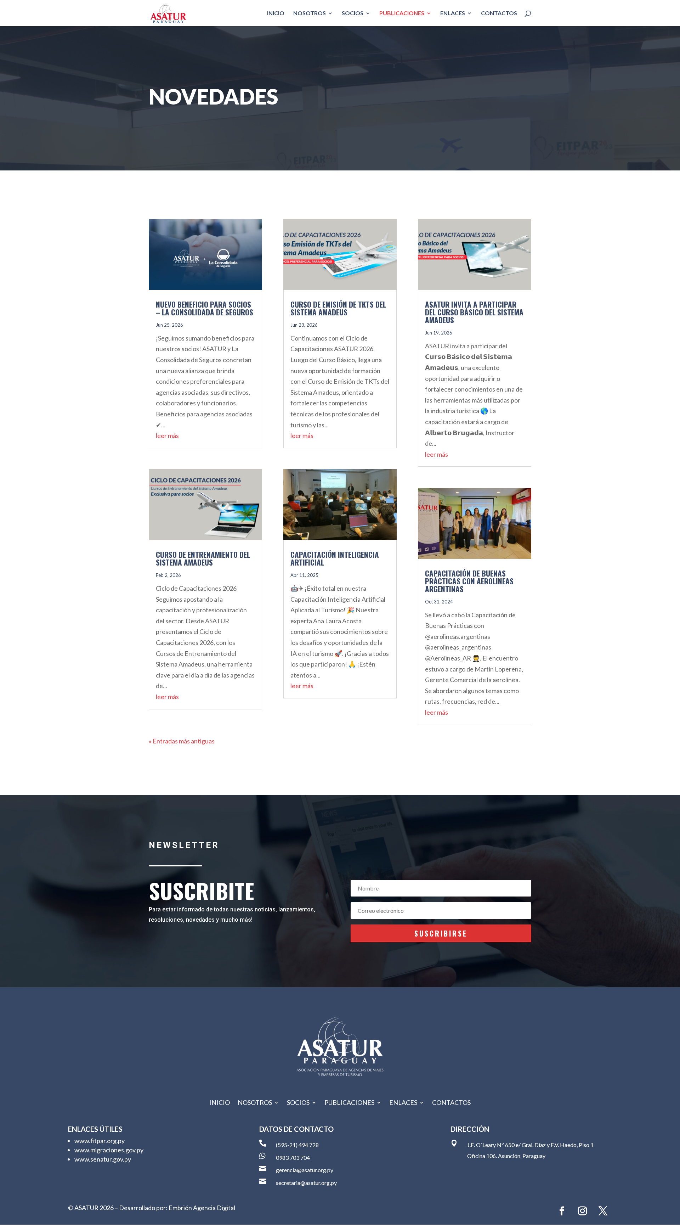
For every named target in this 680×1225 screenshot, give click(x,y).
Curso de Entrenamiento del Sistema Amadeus (203, 558)
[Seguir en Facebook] (562, 1211)
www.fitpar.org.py (99, 1141)
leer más (167, 435)
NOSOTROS (309, 13)
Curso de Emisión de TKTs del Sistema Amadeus (338, 308)
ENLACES (452, 13)
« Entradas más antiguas (182, 741)
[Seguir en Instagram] (582, 1211)
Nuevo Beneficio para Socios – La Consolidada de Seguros (204, 308)
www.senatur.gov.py (102, 1159)
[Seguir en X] (603, 1211)
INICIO (275, 13)
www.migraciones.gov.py (108, 1150)
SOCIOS (352, 13)
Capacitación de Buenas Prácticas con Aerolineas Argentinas (469, 581)
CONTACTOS (499, 13)
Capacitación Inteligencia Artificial (334, 558)
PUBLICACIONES (401, 13)
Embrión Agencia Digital (202, 1208)
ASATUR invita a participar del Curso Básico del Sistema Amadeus (474, 312)
